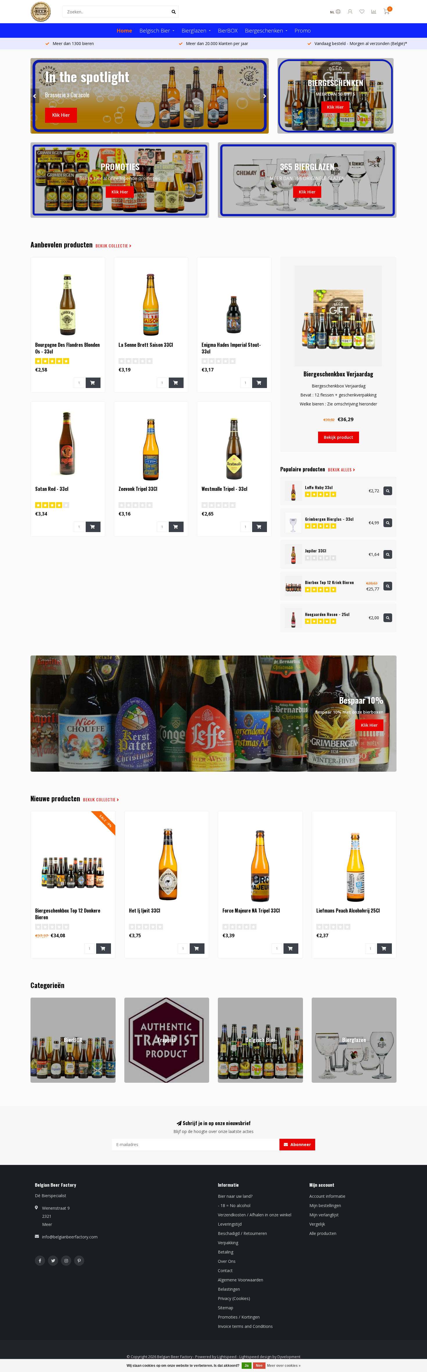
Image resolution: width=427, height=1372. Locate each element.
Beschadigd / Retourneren (242, 1233)
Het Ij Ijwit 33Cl (144, 910)
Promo (303, 30)
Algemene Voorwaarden (240, 1280)
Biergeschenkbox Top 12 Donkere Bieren (67, 914)
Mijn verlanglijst (324, 1214)
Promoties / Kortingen (239, 1317)
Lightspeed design (255, 1356)
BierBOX (228, 30)
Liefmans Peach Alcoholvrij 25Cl (348, 910)
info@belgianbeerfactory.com (70, 1237)
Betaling (225, 1252)
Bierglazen (194, 30)
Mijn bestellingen (325, 1205)
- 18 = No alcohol (234, 1205)
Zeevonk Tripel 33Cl (138, 488)
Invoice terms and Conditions (245, 1326)
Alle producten (322, 1233)
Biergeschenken (264, 30)
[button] (35, 96)
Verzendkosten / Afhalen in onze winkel (254, 1214)
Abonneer (300, 1144)
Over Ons (227, 1261)
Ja (247, 1366)
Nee (259, 1366)
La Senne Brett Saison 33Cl (146, 344)
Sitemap (225, 1307)
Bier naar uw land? (235, 1196)
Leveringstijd (230, 1224)
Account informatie (327, 1196)
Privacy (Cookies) (234, 1298)
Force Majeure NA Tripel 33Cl (251, 910)
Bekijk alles (340, 469)
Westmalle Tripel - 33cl (224, 488)
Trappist (132, 1000)
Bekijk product (338, 437)
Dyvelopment (288, 1356)
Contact (225, 1270)
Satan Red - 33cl (51, 488)
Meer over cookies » (284, 1366)
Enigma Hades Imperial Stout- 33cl (231, 348)
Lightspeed (226, 1356)
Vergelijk (317, 1224)
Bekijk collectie (112, 245)
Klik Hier (61, 115)
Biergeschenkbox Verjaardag (338, 373)
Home (124, 30)
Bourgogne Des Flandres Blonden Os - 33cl (67, 348)
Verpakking (228, 1242)
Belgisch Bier (154, 30)
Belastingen (229, 1289)
